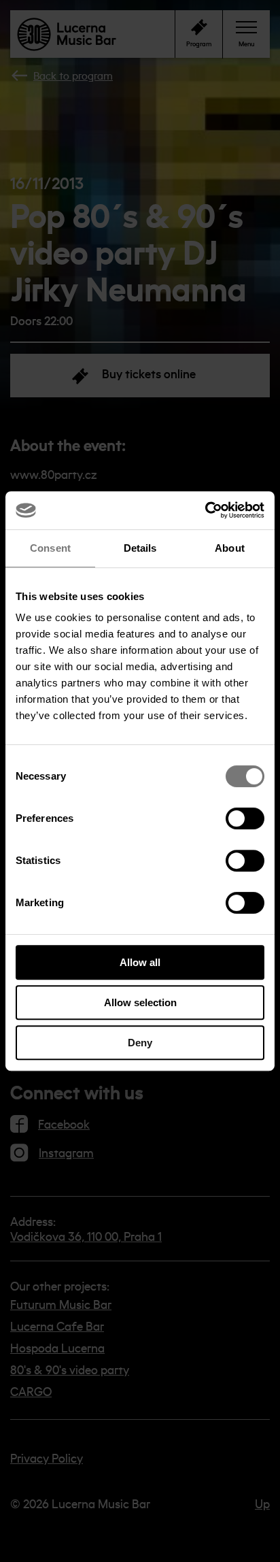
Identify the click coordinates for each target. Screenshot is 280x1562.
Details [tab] (140, 548)
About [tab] (230, 548)
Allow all (140, 962)
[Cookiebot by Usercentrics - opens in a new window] (204, 510)
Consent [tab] (50, 548)
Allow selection (140, 1002)
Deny (140, 1042)
